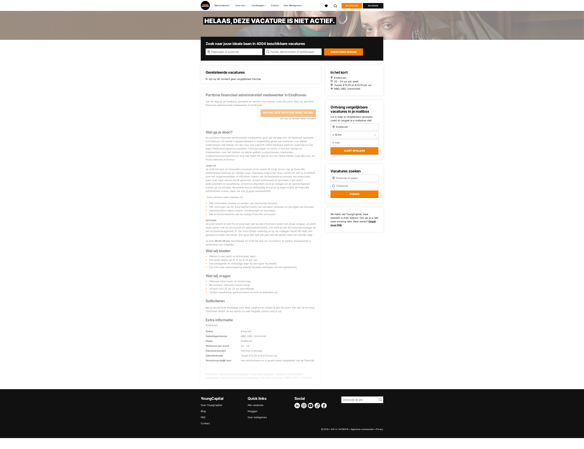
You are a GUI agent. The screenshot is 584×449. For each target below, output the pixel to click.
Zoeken (354, 193)
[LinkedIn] (297, 405)
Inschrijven (351, 6)
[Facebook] (324, 405)
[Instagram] (304, 405)
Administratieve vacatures (234, 373)
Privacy (379, 429)
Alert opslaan (354, 150)
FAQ (203, 417)
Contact (275, 5)
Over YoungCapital (211, 405)
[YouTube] (311, 405)
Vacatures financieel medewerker (240, 377)
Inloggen (373, 6)
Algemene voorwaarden (362, 429)
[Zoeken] (335, 5)
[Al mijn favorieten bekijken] (326, 5)
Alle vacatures (255, 405)
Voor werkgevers (257, 417)
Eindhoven (211, 373)
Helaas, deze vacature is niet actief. (288, 112)
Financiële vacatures (262, 373)
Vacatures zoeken (343, 51)
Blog (203, 411)
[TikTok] (318, 405)
